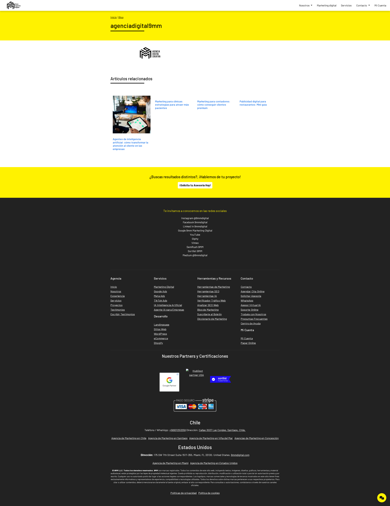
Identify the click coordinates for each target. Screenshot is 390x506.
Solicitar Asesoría (251, 296)
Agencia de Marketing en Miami (170, 463)
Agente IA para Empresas (169, 309)
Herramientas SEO (208, 291)
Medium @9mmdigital (195, 255)
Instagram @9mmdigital (195, 218)
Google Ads (160, 291)
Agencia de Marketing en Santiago (168, 438)
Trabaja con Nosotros (253, 314)
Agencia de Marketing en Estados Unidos (214, 463)
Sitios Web (160, 329)
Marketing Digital (164, 286)
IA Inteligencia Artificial (168, 305)
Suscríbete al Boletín (209, 314)
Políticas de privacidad (183, 493)
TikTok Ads (160, 300)
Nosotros (304, 5)
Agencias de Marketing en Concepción (256, 438)
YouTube (195, 234)
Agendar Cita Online (252, 291)
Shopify (158, 343)
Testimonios (117, 309)
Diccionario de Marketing (212, 318)
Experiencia (117, 296)
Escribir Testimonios (122, 314)
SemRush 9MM (195, 247)
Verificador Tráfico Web (211, 300)
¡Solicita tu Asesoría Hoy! (195, 185)
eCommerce (161, 338)
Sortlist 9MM (195, 251)
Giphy (195, 238)
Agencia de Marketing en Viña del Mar (211, 438)
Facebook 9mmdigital (195, 222)
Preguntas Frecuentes (254, 318)
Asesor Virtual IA (251, 305)
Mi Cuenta (380, 5)
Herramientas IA (207, 296)
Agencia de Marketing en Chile (128, 438)
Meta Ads (159, 296)
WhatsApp (247, 300)
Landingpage (161, 324)
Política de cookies (209, 493)
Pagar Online (248, 343)
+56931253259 (177, 430)
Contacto (362, 5)
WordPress (160, 333)
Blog (120, 17)
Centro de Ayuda (251, 323)
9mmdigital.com (240, 455)
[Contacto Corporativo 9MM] (381, 497)
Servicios (346, 5)
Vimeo (195, 242)
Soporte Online (249, 309)
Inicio (113, 17)
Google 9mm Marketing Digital (195, 230)
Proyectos (116, 305)
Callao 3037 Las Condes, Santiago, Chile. (222, 430)
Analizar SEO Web (208, 305)
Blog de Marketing (208, 309)
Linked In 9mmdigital (195, 226)
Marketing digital (326, 5)
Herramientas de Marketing (213, 286)
